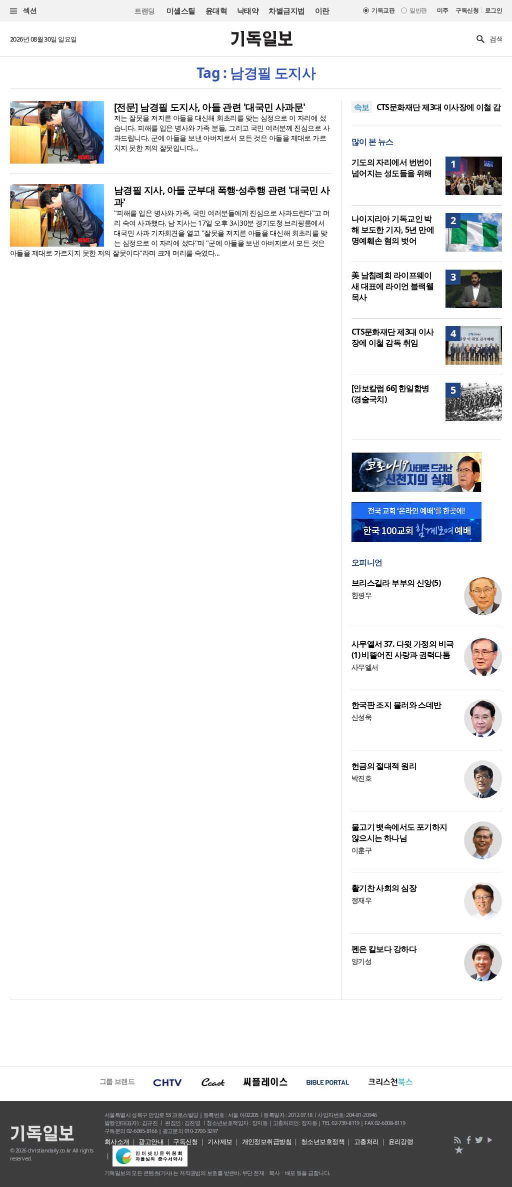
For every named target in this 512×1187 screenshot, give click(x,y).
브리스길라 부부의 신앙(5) (396, 582)
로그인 (493, 10)
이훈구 (362, 850)
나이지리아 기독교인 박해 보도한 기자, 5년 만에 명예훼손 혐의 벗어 (393, 229)
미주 (442, 10)
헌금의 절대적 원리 (384, 765)
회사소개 (117, 1141)
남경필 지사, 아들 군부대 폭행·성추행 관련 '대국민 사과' (222, 196)
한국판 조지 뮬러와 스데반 (397, 704)
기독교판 (383, 10)
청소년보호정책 (322, 1141)
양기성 (362, 961)
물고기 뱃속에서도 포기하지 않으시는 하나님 (400, 832)
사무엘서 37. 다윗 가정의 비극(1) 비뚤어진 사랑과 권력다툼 (403, 649)
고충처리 (366, 1141)
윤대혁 (216, 11)
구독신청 (467, 10)
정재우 (362, 900)
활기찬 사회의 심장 (384, 887)
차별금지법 (286, 11)
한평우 (362, 595)
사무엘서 (365, 667)
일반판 (418, 10)
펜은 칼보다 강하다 (384, 948)
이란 (322, 11)
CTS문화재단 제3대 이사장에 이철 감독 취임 (393, 337)
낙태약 (247, 11)
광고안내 (151, 1141)
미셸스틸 (181, 11)
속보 (362, 107)
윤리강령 (401, 1141)
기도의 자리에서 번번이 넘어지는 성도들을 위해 (392, 168)
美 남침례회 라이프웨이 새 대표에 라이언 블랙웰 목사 (393, 286)
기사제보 (220, 1141)
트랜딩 (144, 11)
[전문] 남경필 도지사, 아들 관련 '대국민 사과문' (210, 107)
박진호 (362, 778)
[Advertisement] (256, 1031)
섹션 (29, 10)
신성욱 (362, 717)
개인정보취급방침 (267, 1141)
